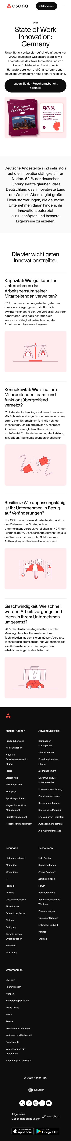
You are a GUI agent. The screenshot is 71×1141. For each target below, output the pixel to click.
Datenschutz (12, 1042)
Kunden (10, 994)
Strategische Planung (49, 810)
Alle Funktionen (14, 747)
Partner (42, 931)
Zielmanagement (47, 770)
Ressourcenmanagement (19, 823)
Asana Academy (46, 872)
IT (7, 879)
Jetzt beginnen (46, 6)
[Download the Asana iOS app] (23, 1131)
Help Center (44, 858)
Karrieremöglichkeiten (17, 1000)
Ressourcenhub (46, 892)
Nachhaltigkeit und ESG (18, 1060)
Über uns (10, 980)
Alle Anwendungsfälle (49, 830)
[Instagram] (36, 1103)
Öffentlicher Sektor (16, 913)
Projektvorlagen (46, 911)
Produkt (10, 886)
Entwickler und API (48, 925)
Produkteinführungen (49, 796)
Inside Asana (12, 1007)
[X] (22, 1103)
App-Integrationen (15, 798)
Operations (12, 872)
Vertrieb (10, 892)
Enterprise (11, 791)
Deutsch (39, 1089)
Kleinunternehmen (15, 858)
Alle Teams (11, 952)
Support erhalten (47, 865)
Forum (41, 886)
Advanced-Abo (14, 784)
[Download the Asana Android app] (47, 1131)
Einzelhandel (12, 906)
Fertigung (11, 927)
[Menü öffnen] (62, 6)
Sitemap (42, 938)
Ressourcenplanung (48, 803)
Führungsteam (13, 987)
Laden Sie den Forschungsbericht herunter (36, 85)
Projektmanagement (16, 817)
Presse (9, 1021)
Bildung (10, 920)
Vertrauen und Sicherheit (19, 1035)
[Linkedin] (29, 1103)
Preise (9, 770)
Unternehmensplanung (50, 789)
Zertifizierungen (46, 879)
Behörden (11, 945)
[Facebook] (42, 1103)
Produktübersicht (15, 741)
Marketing (11, 865)
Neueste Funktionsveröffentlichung (17, 759)
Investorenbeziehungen (18, 1028)
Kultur (9, 1014)
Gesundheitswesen (16, 899)
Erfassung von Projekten (51, 817)
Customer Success (48, 918)
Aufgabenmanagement (50, 823)
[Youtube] (49, 1103)
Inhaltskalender (46, 752)
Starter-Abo (12, 777)
